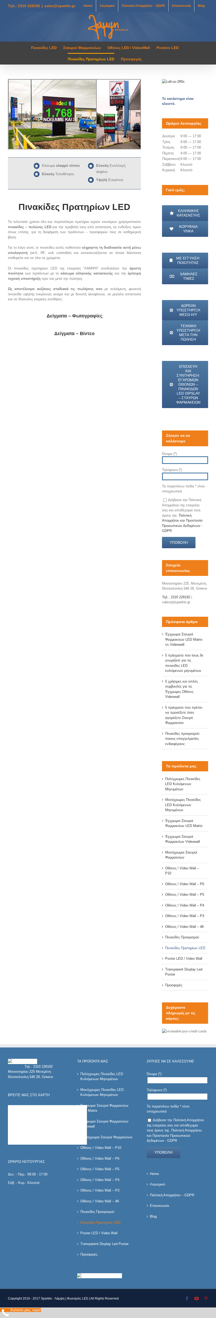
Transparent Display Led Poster (104, 1244)
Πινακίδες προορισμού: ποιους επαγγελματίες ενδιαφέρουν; (182, 739)
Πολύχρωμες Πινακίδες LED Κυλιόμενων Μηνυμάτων (182, 784)
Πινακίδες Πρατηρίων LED (185, 948)
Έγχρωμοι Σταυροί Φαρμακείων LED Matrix (104, 1108)
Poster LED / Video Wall (183, 959)
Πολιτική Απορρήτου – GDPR (172, 1195)
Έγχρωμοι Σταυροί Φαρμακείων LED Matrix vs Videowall (184, 639)
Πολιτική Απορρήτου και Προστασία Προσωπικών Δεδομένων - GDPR (174, 1135)
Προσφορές (173, 985)
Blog (153, 1216)
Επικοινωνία (159, 1206)
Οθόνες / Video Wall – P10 (100, 1148)
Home (154, 1174)
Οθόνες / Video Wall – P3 (184, 916)
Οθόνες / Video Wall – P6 (184, 884)
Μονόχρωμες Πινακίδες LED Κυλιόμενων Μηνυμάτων (183, 805)
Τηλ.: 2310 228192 (24, 6)
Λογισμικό (157, 1184)
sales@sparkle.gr (59, 6)
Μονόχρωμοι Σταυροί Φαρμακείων (106, 1137)
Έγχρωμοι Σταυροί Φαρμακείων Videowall (104, 1124)
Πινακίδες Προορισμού (182, 937)
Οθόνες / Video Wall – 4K (184, 927)
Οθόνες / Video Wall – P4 (184, 905)
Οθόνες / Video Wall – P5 (184, 894)
